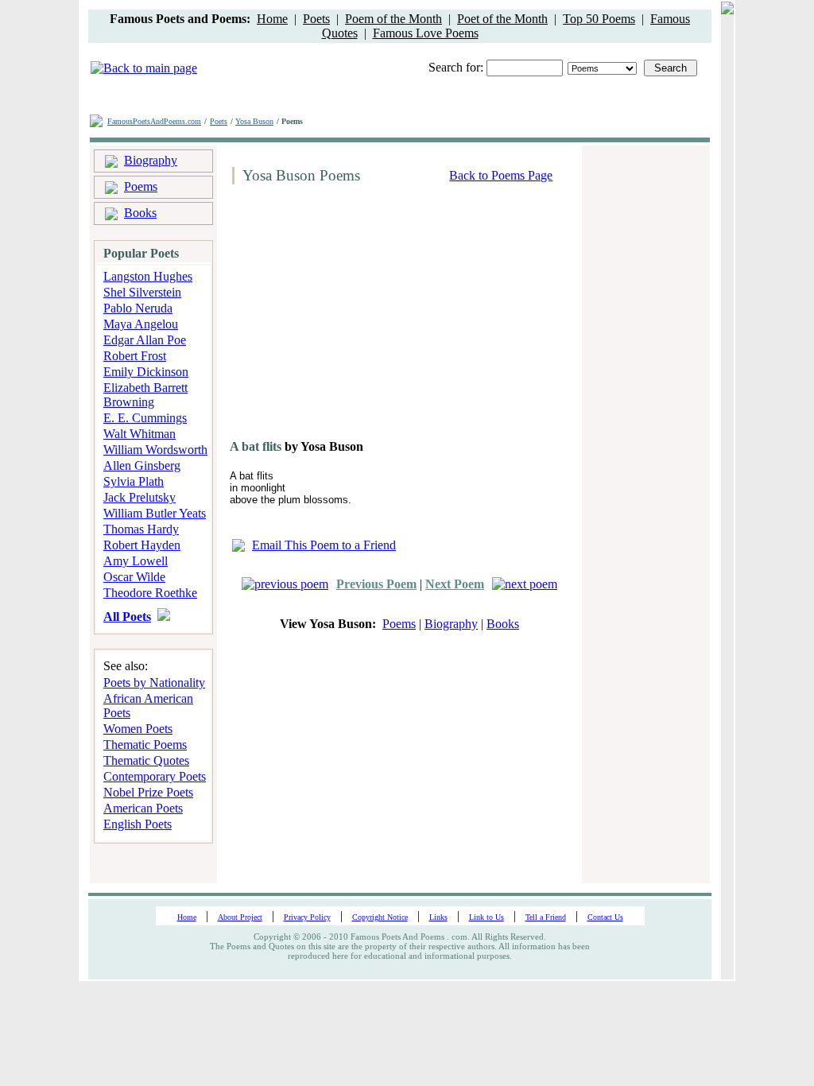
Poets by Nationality (154, 682)
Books (140, 212)
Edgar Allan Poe (144, 340)
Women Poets (137, 728)
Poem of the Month (393, 18)
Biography (150, 160)
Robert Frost (134, 356)
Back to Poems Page (500, 175)
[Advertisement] (360, 318)
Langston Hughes (147, 276)
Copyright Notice (380, 917)
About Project (240, 917)
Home (272, 18)
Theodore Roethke (150, 592)
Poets (316, 18)
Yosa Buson (254, 121)
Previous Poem (376, 584)
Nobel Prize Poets (148, 792)
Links (438, 917)
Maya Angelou (140, 324)
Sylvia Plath (133, 481)
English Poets (137, 824)
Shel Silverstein (142, 292)
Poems (140, 186)
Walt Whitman (139, 433)
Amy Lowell (135, 561)
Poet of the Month (502, 18)
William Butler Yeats (154, 513)
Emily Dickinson (145, 371)
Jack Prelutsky (139, 497)
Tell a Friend (545, 917)
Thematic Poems (145, 744)
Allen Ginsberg (141, 465)
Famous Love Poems (426, 33)
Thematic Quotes (146, 760)
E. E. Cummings (145, 418)
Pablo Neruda (137, 308)
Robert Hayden (141, 545)
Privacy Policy (307, 917)
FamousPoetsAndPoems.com (154, 121)
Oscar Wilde (134, 577)
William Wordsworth (155, 449)
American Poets (143, 808)
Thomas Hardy (141, 529)
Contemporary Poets (154, 776)
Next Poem (454, 584)
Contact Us (605, 917)
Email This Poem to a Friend (324, 545)
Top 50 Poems (599, 18)
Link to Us (486, 917)
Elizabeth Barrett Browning (145, 395)
